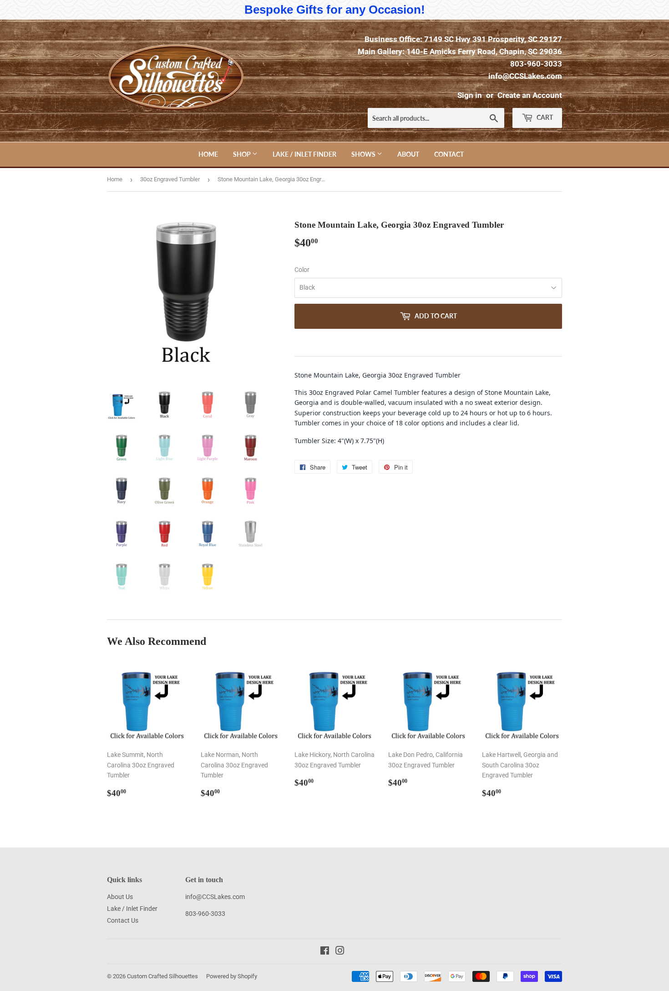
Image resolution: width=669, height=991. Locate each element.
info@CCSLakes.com (525, 76)
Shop (242, 154)
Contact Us (122, 920)
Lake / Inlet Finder (304, 154)
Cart (544, 117)
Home (208, 154)
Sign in (469, 95)
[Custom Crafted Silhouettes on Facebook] (324, 951)
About (408, 154)
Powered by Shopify (231, 976)
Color (301, 269)
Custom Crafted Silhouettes (162, 976)
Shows (364, 154)
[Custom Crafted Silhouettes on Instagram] (340, 951)
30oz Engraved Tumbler (170, 179)
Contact (449, 154)
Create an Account (529, 95)
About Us (120, 896)
